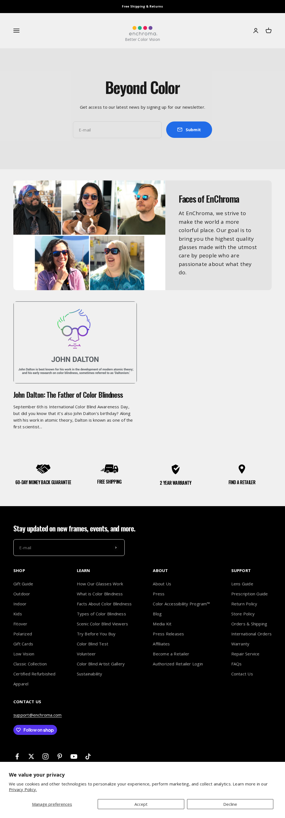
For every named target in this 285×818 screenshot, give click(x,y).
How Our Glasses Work (100, 583)
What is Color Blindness (100, 593)
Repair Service (245, 654)
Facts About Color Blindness (104, 603)
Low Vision (23, 654)
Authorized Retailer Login (178, 664)
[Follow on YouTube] (74, 756)
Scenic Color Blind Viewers (102, 623)
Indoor (19, 603)
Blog (157, 613)
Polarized (22, 634)
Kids (17, 613)
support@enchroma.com (37, 715)
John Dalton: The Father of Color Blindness (68, 394)
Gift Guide (23, 583)
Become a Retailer (171, 654)
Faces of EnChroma (209, 198)
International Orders (251, 634)
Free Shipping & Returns (142, 6)
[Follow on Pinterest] (59, 756)
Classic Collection (30, 664)
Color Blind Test (93, 644)
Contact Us (242, 674)
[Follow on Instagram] (45, 756)
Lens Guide (242, 583)
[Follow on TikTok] (88, 756)
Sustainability (89, 674)
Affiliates (161, 644)
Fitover (20, 623)
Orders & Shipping (249, 623)
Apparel (21, 684)
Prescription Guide (249, 593)
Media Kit (162, 623)
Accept (141, 804)
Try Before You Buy (96, 634)
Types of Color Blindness (101, 613)
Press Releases (168, 634)
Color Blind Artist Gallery (101, 664)
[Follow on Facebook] (17, 756)
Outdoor (21, 593)
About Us (162, 583)
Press (158, 593)
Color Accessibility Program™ (181, 603)
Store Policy (243, 613)
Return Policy (244, 603)
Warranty (240, 644)
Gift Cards (23, 644)
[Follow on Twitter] (31, 756)
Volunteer (86, 654)
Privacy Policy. (23, 789)
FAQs (236, 664)
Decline (230, 804)
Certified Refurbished (34, 674)
